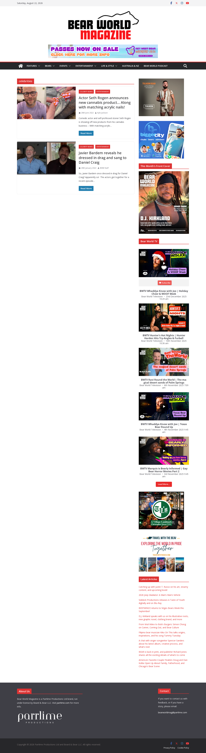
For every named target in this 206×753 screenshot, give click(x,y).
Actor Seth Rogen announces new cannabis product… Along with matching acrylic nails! (105, 102)
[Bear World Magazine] (20, 66)
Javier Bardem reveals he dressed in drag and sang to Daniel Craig (103, 157)
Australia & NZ (130, 65)
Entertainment (84, 65)
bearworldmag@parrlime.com (172, 712)
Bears (48, 65)
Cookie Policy (183, 748)
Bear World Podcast (156, 65)
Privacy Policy (169, 748)
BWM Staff (104, 168)
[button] (38, 66)
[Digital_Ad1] (161, 493)
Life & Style (107, 65)
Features (32, 65)
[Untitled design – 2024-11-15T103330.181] (161, 122)
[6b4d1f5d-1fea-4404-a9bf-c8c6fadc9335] (161, 80)
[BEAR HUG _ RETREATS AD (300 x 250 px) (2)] (161, 535)
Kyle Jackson (102, 112)
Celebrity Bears (86, 92)
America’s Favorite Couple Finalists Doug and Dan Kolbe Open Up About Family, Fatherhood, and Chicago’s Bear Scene (163, 663)
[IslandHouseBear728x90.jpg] (103, 46)
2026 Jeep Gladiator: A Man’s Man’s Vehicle (159, 595)
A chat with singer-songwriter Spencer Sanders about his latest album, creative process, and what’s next (161, 643)
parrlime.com (63, 702)
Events (63, 65)
